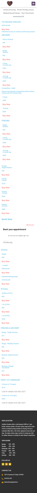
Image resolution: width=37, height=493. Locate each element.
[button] (33, 3)
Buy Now (5, 29)
